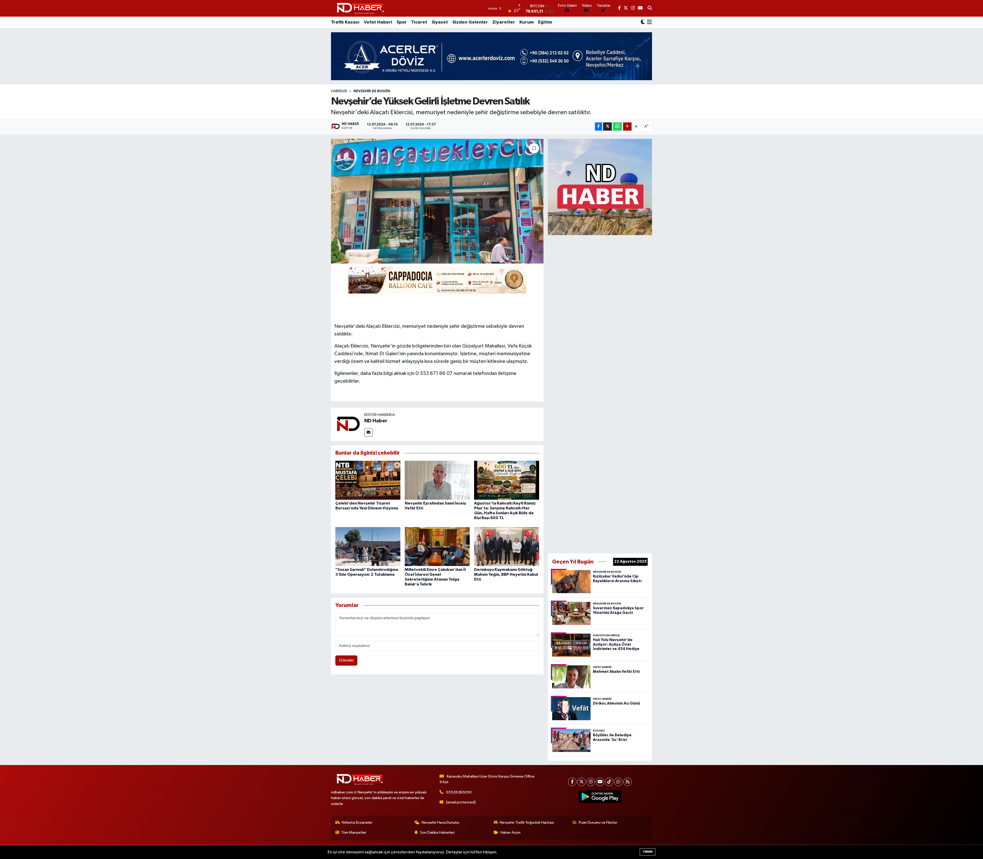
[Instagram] (590, 782)
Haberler (339, 91)
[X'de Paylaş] (607, 126)
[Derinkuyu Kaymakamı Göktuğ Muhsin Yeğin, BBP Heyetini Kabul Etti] (506, 546)
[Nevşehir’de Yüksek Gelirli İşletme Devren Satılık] (437, 201)
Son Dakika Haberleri (437, 832)
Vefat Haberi (378, 22)
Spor (402, 22)
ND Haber (375, 420)
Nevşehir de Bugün (372, 91)
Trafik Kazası (345, 22)
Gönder (346, 660)
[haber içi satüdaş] (437, 279)
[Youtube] (600, 782)
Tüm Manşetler (353, 832)
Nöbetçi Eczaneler (357, 822)
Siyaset (440, 22)
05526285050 (459, 792)
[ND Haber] (360, 8)
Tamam (648, 851)
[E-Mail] (368, 432)
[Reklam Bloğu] (600, 187)
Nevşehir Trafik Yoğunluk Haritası (527, 822)
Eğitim (545, 22)
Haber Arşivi (510, 832)
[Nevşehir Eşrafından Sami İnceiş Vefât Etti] (437, 480)
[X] (581, 782)
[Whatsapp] (618, 782)
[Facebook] (572, 782)
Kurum (526, 22)
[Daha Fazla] (627, 126)
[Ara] (650, 8)
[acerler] (491, 56)
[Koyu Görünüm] (643, 22)
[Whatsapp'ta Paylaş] (617, 126)
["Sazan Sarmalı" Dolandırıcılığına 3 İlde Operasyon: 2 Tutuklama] (367, 546)
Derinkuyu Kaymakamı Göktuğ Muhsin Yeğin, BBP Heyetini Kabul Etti (506, 574)
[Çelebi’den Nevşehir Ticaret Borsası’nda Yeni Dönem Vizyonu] (367, 480)
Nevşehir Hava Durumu (440, 822)
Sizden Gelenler (470, 22)
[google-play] (600, 796)
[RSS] (627, 782)
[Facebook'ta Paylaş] (598, 126)
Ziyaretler (503, 22)
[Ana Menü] (648, 22)
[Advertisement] (600, 393)
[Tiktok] (609, 782)
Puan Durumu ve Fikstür (598, 822)
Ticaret (419, 22)
